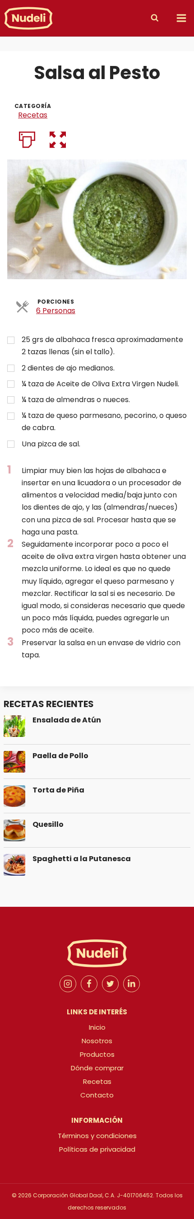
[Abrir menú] (181, 18)
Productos (97, 1054)
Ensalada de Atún (66, 720)
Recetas (32, 115)
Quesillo (48, 824)
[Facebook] (89, 984)
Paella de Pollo (60, 755)
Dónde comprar (97, 1068)
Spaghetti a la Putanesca (81, 858)
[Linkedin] (131, 984)
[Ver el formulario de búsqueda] (157, 18)
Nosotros (97, 1041)
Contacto (97, 1095)
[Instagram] (68, 984)
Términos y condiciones (97, 1135)
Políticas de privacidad (97, 1149)
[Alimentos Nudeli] (28, 18)
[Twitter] (110, 984)
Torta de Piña (58, 790)
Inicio (97, 1027)
